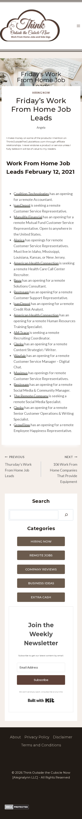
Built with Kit (41, 700)
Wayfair (20, 355)
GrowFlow (22, 425)
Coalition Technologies (31, 193)
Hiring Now (41, 92)
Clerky (19, 344)
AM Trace (21, 332)
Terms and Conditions (41, 745)
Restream (21, 292)
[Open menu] (78, 26)
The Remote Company (31, 396)
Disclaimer (62, 737)
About (15, 737)
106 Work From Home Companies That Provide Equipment (63, 469)
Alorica (19, 240)
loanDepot (22, 205)
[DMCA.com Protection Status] (41, 807)
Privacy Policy (36, 737)
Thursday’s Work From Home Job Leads (18, 466)
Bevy (17, 280)
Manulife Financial (28, 217)
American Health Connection (36, 263)
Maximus (21, 373)
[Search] (66, 514)
